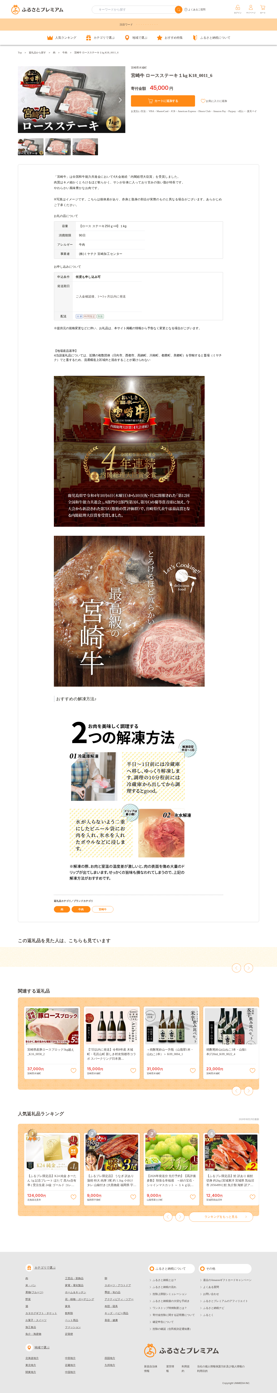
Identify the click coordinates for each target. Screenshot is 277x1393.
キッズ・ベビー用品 (116, 1313)
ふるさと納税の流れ (164, 1287)
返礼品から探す (37, 52)
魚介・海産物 (33, 1334)
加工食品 (30, 1327)
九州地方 (110, 1365)
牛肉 (64, 52)
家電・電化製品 (74, 1285)
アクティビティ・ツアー (119, 1299)
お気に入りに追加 (216, 101)
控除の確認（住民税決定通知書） (172, 1329)
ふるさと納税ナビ (213, 1308)
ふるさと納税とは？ (164, 1280)
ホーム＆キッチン (75, 1292)
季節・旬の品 (112, 1292)
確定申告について (163, 1322)
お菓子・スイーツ (36, 1320)
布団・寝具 (111, 1306)
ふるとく (208, 1315)
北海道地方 (32, 1358)
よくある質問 (211, 1287)
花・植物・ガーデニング (79, 1299)
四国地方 (110, 1358)
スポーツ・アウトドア (118, 1285)
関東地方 (30, 1372)
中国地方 (70, 1372)
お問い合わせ (211, 1294)
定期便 (69, 1334)
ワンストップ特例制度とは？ (170, 1308)
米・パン (30, 1285)
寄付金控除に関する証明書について (174, 1315)
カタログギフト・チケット (41, 1313)
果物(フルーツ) (34, 1292)
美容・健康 (111, 1320)
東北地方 (30, 1365)
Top (20, 52)
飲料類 (69, 1313)
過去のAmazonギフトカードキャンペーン (227, 1280)
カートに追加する (166, 100)
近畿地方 (70, 1365)
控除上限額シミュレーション (170, 1294)
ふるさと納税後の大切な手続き (171, 1301)
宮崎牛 (103, 909)
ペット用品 (71, 1320)
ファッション (73, 1327)
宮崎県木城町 (139, 67)
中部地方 (70, 1358)
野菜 (28, 1299)
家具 (67, 1306)
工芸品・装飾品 (74, 1278)
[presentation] (23, 100)
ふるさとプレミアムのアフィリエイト (225, 1301)
